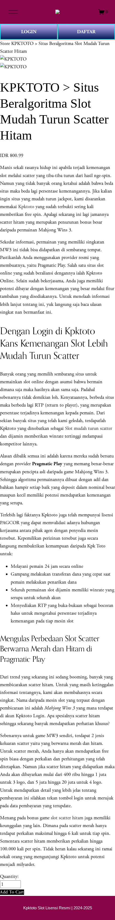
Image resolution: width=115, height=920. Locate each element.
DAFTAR (86, 32)
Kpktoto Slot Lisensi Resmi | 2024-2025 (57, 908)
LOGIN (29, 32)
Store (5, 43)
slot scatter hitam (67, 818)
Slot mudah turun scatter (88, 428)
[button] (12, 892)
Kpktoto (26, 207)
